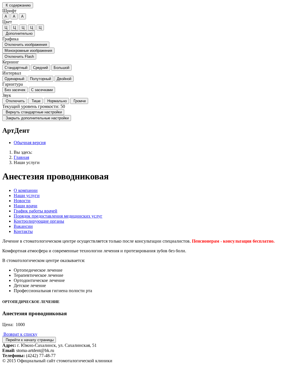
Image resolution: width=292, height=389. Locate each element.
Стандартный (16, 67)
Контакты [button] (23, 231)
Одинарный (14, 79)
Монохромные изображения (28, 50)
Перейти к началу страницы (29, 340)
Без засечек (15, 90)
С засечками (42, 90)
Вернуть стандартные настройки (33, 112)
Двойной (64, 79)
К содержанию (18, 5)
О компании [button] (26, 190)
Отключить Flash (19, 56)
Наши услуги (27, 162)
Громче (79, 101)
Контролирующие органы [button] (39, 221)
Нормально (56, 101)
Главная (21, 157)
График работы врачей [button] (35, 210)
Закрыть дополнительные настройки (37, 118)
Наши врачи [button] (25, 205)
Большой (61, 67)
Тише (35, 101)
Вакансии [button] (23, 226)
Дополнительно (19, 33)
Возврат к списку (19, 334)
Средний (40, 67)
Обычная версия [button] (30, 142)
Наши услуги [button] (27, 195)
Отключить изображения (26, 44)
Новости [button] (22, 200)
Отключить (15, 101)
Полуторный (40, 79)
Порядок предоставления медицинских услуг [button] (58, 216)
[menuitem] (152, 142)
